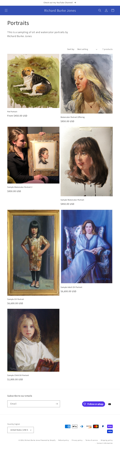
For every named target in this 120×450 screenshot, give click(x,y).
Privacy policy (77, 440)
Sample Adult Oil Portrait (71, 287)
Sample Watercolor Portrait (72, 200)
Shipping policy (107, 440)
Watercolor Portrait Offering (73, 117)
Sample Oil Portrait (15, 299)
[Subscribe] (56, 403)
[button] (6, 10)
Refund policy (63, 440)
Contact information (105, 443)
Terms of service (91, 440)
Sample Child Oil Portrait (18, 375)
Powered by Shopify (48, 440)
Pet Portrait (12, 111)
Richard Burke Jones (32, 440)
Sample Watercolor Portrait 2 (19, 187)
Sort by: (70, 49)
